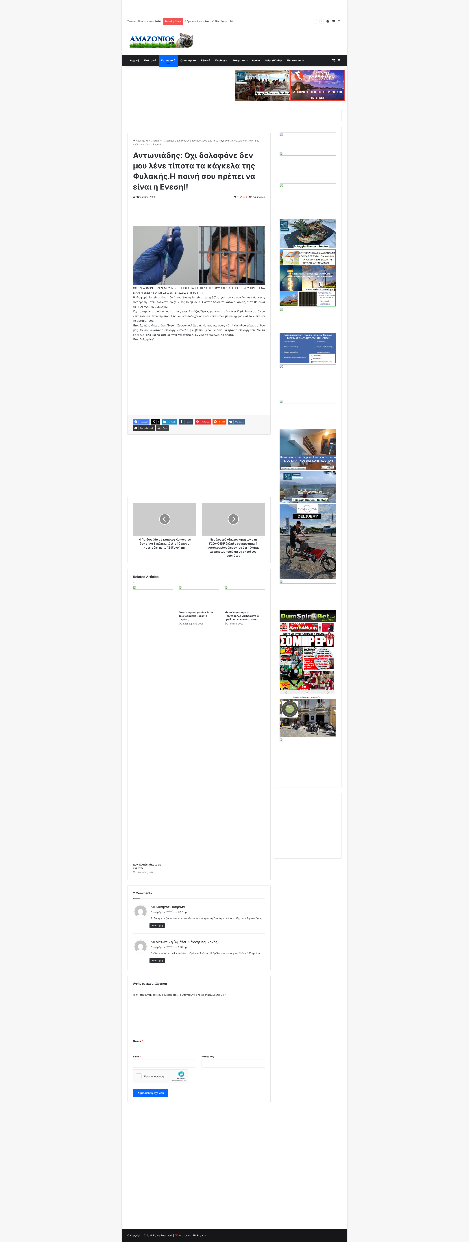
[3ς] (308, 582)
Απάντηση (157, 925)
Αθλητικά (238, 60)
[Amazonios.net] (161, 40)
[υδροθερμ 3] (308, 367)
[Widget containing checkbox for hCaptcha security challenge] (160, 1076)
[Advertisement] (234, 8)
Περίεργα (221, 60)
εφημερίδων (316, 697)
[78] (308, 305)
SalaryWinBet (273, 60)
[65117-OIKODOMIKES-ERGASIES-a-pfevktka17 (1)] (308, 468)
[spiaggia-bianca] (262, 84)
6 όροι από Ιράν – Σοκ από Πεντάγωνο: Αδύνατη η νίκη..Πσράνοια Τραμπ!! (226, 21)
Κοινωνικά (168, 60)
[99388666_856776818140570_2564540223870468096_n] (308, 577)
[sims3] (308, 736)
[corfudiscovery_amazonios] (317, 84)
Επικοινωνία (295, 60)
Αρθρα (256, 60)
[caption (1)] (308, 501)
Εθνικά (205, 60)
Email (137, 1056)
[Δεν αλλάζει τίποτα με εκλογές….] (153, 723)
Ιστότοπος (208, 1056)
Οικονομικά (188, 60)
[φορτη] (308, 186)
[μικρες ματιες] (308, 740)
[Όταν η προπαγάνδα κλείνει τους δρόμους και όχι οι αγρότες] (199, 597)
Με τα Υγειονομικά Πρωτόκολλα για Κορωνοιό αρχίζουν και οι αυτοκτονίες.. (243, 616)
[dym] (308, 620)
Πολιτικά (150, 60)
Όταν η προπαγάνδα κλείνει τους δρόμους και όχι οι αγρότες (196, 616)
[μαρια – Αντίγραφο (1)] (308, 310)
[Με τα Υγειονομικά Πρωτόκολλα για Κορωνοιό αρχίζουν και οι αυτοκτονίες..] (245, 597)
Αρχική (134, 60)
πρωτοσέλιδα (301, 697)
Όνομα (138, 1040)
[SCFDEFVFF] (308, 362)
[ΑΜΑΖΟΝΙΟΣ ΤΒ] (308, 154)
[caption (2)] (308, 247)
